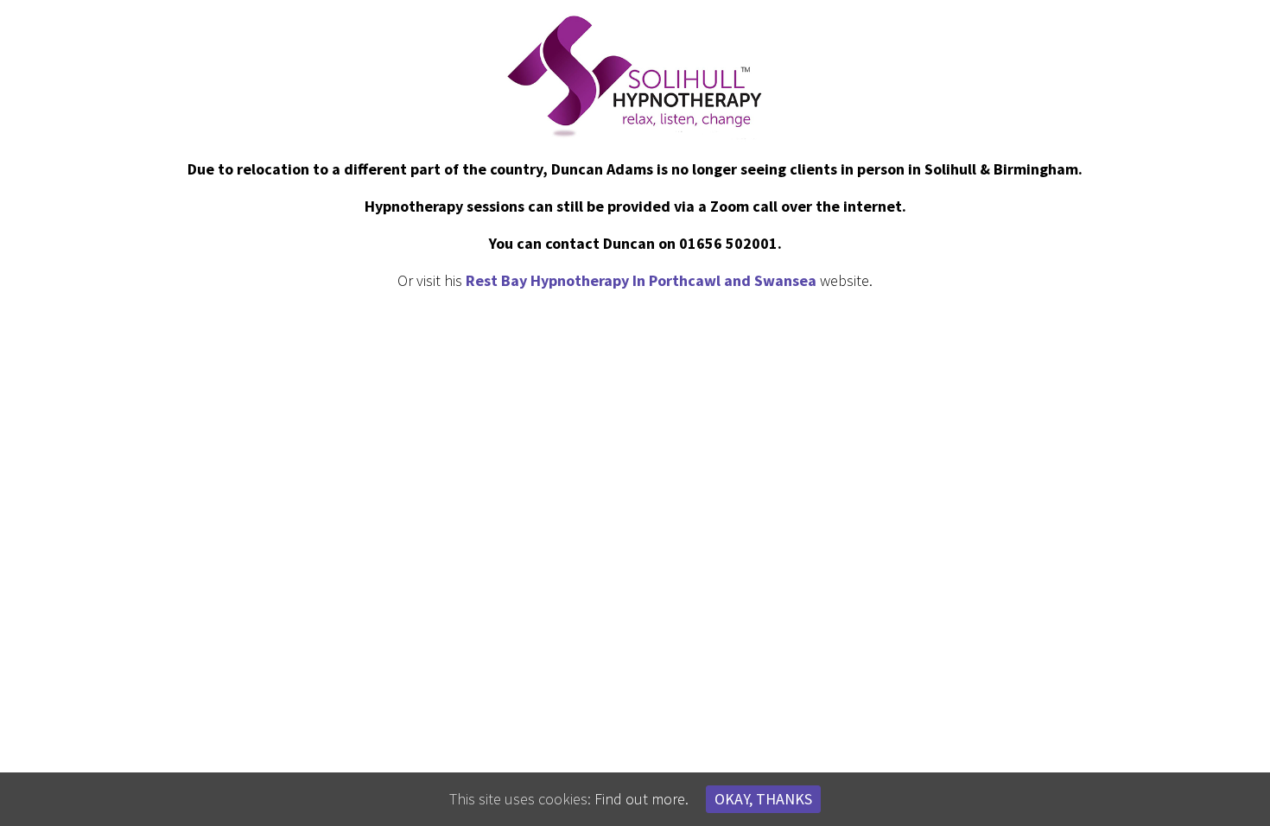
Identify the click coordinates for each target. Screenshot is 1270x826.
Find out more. (641, 799)
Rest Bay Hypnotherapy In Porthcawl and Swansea (641, 280)
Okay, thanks (763, 799)
